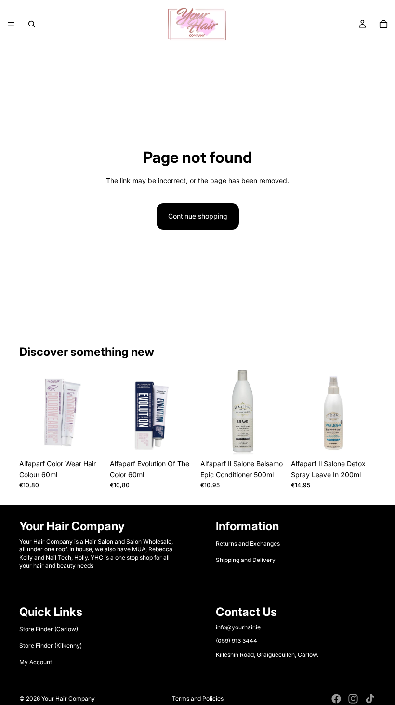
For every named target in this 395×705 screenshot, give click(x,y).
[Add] (270, 440)
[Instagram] (353, 699)
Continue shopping (197, 216)
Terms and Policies (198, 698)
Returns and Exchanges (248, 543)
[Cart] (383, 24)
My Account (35, 662)
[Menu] (11, 24)
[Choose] (89, 440)
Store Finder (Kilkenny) (50, 645)
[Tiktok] (370, 699)
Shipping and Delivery (246, 559)
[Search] (31, 24)
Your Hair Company (68, 698)
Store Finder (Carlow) (48, 629)
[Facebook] (336, 699)
